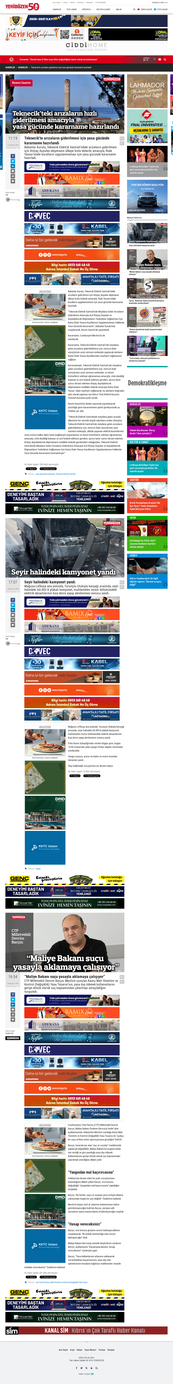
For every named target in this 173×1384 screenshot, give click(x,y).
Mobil (73, 3)
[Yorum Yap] (13, 181)
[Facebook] (13, 156)
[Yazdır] (13, 176)
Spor (133, 517)
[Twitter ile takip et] (81, 1368)
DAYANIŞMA (101, 3)
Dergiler (135, 404)
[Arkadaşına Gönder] (13, 171)
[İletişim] (159, 59)
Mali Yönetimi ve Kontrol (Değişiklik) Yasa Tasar (69, 1282)
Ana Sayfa (56, 3)
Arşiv (72, 1350)
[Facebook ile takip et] (76, 1368)
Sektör (134, 480)
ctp (37, 1282)
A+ (122, 138)
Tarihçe (101, 1350)
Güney (133, 555)
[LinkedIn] (13, 166)
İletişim (111, 1350)
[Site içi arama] (164, 59)
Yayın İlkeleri (90, 1350)
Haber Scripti (84, 1374)
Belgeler (90, 3)
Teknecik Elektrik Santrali (65, 474)
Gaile (65, 3)
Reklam (81, 3)
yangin (38, 868)
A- (122, 143)
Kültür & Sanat (139, 442)
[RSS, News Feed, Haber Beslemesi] (86, 1368)
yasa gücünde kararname (45, 474)
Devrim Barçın (44, 1282)
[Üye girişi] (91, 1368)
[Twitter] (13, 161)
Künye (79, 1350)
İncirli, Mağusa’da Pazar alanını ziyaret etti (39, 59)
